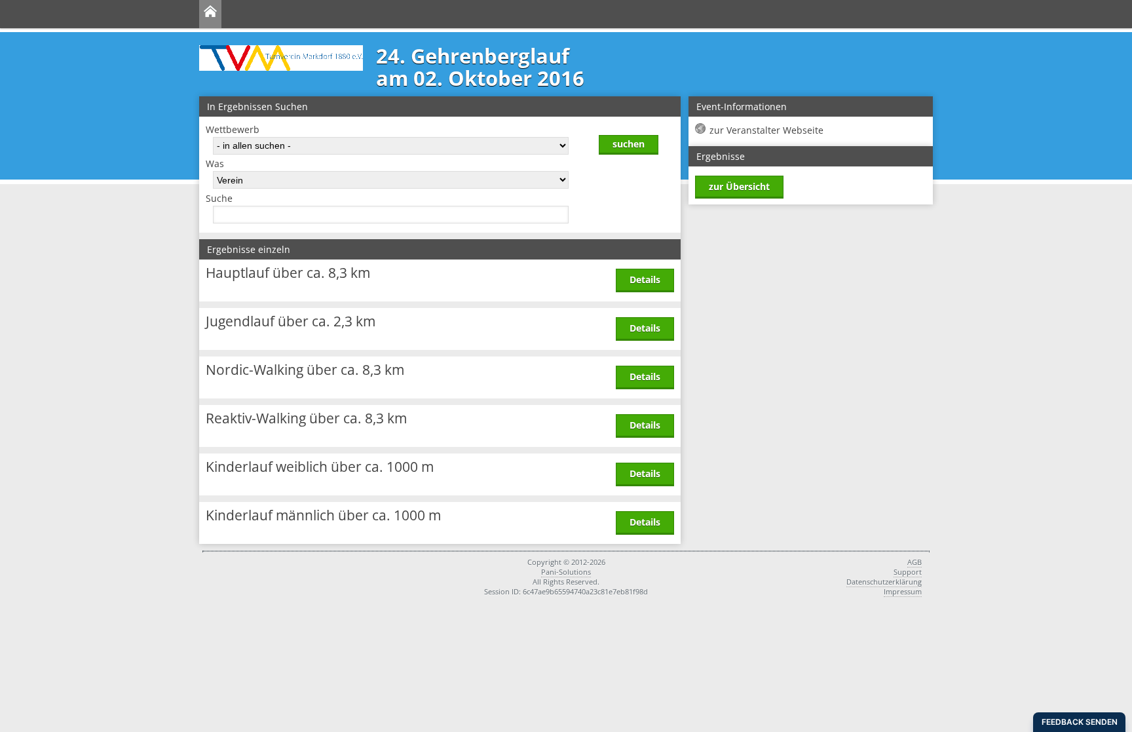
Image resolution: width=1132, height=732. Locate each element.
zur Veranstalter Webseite (766, 130)
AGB (914, 562)
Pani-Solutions (566, 572)
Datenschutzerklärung (884, 582)
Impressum (903, 591)
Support (908, 572)
